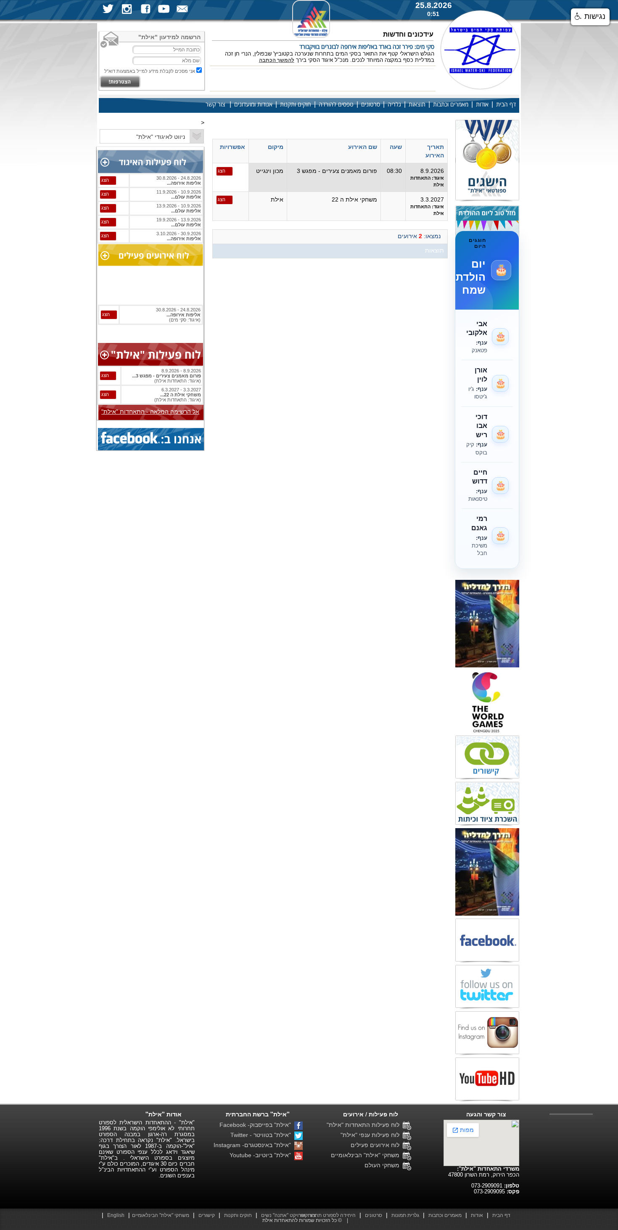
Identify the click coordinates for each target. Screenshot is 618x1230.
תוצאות (417, 104)
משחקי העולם (383, 1165)
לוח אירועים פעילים (377, 1145)
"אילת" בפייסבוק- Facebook (256, 1124)
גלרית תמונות (405, 1215)
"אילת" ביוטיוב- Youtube (262, 1155)
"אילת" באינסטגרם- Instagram (254, 1145)
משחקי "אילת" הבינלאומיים (367, 1155)
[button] (590, 16)
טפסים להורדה (336, 104)
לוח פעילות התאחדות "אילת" (365, 1124)
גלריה (394, 104)
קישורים (206, 1215)
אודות (482, 104)
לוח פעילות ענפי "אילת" (372, 1135)
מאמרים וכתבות (450, 104)
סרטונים (370, 104)
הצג (221, 170)
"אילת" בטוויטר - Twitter (262, 1135)
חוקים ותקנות (295, 104)
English (115, 1215)
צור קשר (215, 104)
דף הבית (506, 104)
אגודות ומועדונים (253, 104)
